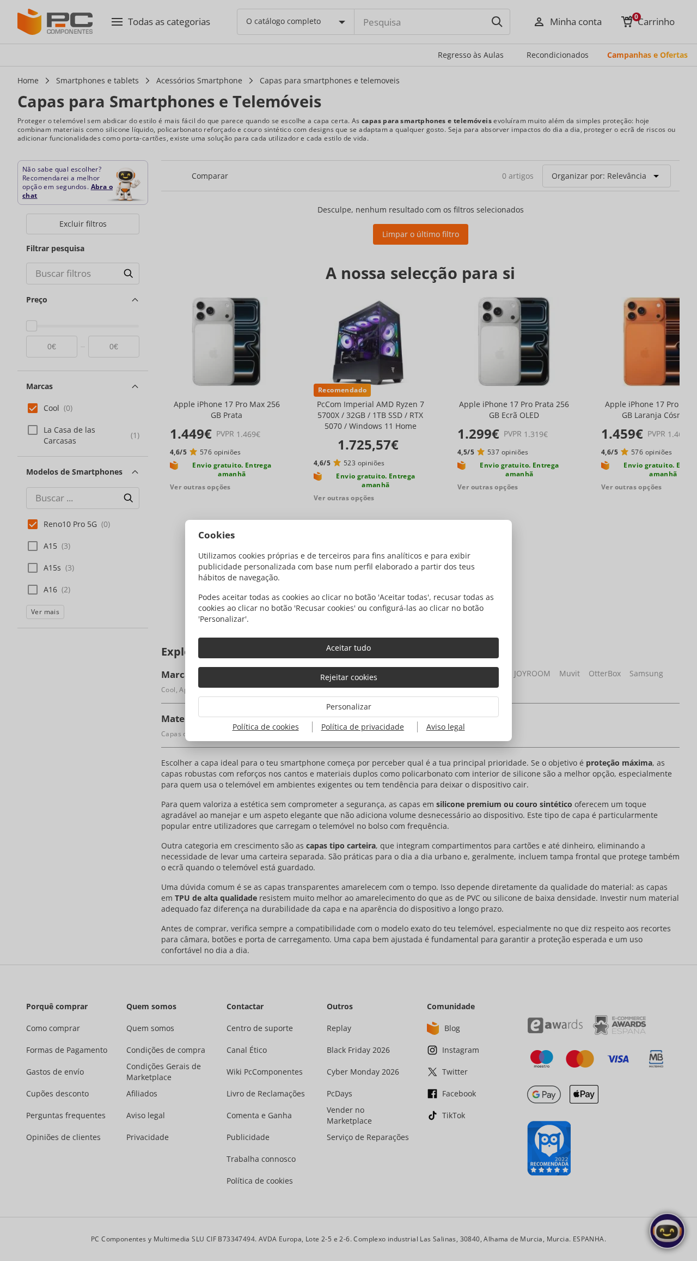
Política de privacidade (362, 727)
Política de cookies (266, 727)
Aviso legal (445, 727)
